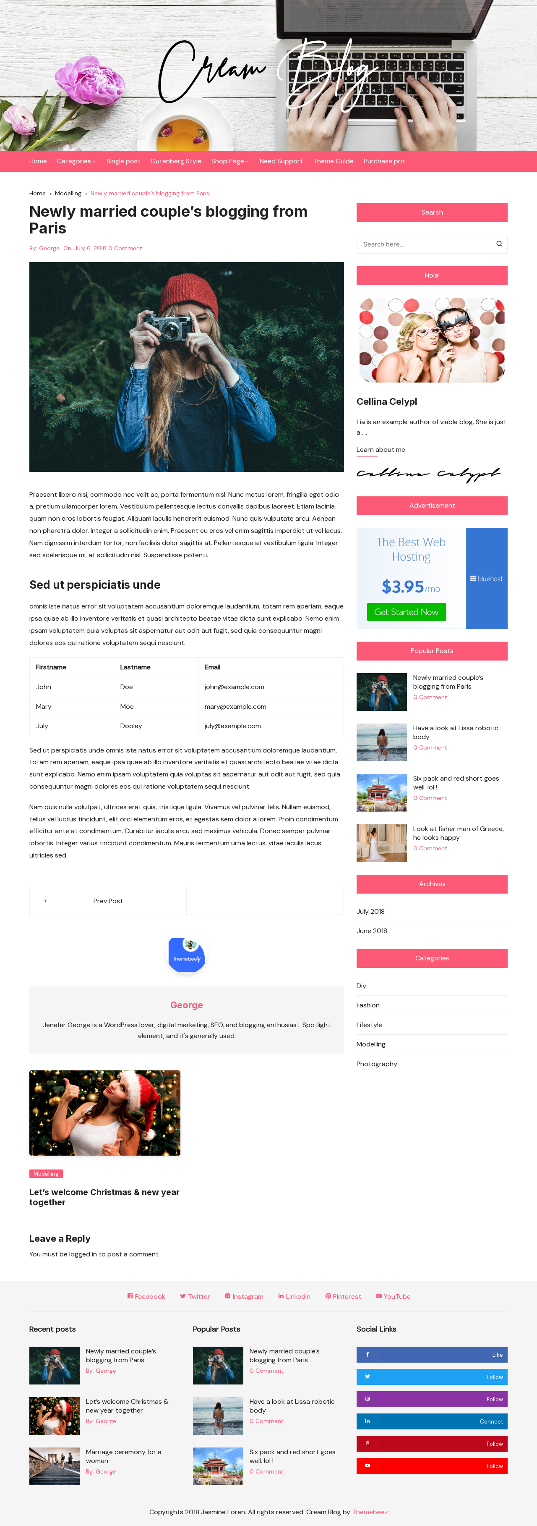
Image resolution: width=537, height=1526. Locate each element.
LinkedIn (297, 1296)
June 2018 (372, 930)
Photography (377, 1063)
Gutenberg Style (176, 161)
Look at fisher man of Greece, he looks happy (458, 833)
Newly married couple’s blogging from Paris (448, 682)
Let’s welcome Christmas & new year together (127, 1406)
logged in (83, 1254)
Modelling (46, 1173)
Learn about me (381, 450)
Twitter (198, 1296)
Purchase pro (384, 161)
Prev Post (108, 901)
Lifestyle (369, 1024)
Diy (361, 985)
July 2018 (371, 911)
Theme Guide (333, 161)
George (49, 248)
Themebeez (370, 1512)
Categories (74, 161)
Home (38, 161)
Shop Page (227, 161)
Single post (124, 161)
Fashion (368, 1005)
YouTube (396, 1296)
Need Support (281, 161)
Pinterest (346, 1296)
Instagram (247, 1296)
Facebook (149, 1296)
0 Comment (125, 248)
